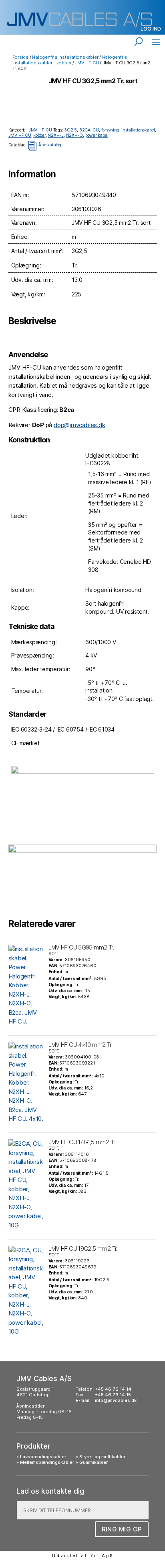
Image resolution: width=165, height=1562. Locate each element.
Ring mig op (122, 1529)
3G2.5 (70, 130)
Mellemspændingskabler (47, 1462)
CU (96, 130)
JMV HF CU (19, 135)
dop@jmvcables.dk (79, 425)
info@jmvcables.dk (116, 1400)
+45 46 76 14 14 (113, 1389)
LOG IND (151, 28)
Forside (20, 57)
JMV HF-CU (87, 63)
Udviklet (65, 1555)
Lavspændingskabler (43, 1456)
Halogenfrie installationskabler (65, 57)
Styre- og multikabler (102, 1456)
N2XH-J (56, 135)
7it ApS (101, 1555)
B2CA (85, 130)
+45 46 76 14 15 (113, 1395)
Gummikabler (93, 1462)
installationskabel (138, 130)
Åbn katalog (44, 145)
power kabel (97, 135)
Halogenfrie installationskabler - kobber (69, 60)
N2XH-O (74, 135)
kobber (39, 135)
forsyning (110, 130)
